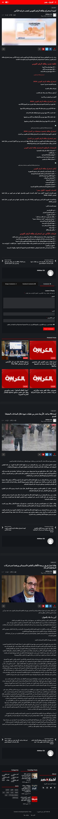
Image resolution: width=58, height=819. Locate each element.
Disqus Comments (10, 283)
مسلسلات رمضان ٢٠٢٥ (13, 795)
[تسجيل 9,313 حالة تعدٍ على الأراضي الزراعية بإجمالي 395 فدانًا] (15, 350)
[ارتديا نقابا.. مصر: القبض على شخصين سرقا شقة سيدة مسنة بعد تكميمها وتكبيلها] (43, 350)
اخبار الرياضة (14, 777)
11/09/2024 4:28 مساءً (46, 573)
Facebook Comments (28, 283)
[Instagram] (47, 787)
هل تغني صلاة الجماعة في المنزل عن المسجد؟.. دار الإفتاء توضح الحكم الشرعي (26, 777)
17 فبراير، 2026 (25, 793)
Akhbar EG (48, 14)
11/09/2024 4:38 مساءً (46, 16)
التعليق (53, 296)
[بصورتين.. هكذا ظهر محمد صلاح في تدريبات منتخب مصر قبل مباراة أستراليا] (43, 378)
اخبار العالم (5, 774)
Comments (46, 283)
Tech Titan (28, 811)
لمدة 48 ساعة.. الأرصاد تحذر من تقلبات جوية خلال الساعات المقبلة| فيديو (30, 415)
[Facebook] (54, 787)
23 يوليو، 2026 (25, 782)
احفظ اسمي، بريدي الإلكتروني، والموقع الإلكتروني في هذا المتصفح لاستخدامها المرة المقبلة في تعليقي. (30, 324)
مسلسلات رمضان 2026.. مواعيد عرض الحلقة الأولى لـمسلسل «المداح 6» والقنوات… (26, 788)
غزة (3, 792)
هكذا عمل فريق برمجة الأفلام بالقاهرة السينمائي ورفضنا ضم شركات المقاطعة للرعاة (30, 566)
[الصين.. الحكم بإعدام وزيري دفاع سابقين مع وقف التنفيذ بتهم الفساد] (34, 799)
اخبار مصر (54, 7)
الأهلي (12, 789)
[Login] (3, 2)
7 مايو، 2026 (26, 803)
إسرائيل (16, 789)
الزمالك (16, 792)
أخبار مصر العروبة (41, 811)
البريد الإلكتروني (50, 318)
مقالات (5, 780)
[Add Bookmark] (3, 49)
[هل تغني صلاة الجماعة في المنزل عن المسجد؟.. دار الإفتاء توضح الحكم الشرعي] (34, 776)
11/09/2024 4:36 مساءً (46, 421)
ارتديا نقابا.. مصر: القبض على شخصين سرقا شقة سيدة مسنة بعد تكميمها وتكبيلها (44, 364)
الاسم (53, 311)
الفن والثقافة (53, 562)
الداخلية (7, 789)
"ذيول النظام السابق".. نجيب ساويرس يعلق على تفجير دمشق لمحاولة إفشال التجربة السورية (16, 392)
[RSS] (43, 787)
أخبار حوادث (53, 410)
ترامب (12, 792)
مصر (6, 795)
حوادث (7, 792)
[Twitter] (50, 787)
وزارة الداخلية (15, 797)
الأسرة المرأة (5, 777)
